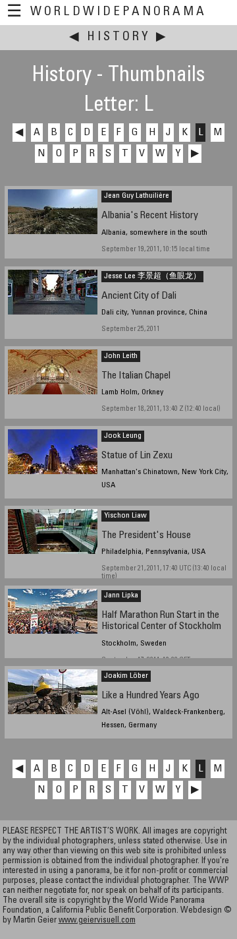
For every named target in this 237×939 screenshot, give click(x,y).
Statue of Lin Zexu (136, 456)
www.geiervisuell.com (97, 921)
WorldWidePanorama (118, 12)
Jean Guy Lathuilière (136, 196)
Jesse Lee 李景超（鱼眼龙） (152, 276)
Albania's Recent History (149, 216)
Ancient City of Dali (138, 296)
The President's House (146, 536)
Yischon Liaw (125, 516)
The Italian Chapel (136, 376)
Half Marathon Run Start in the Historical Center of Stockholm (161, 621)
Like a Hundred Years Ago (150, 696)
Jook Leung (123, 436)
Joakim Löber (126, 676)
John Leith (121, 356)
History (119, 37)
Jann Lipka (121, 595)
